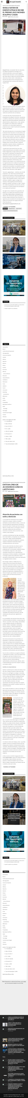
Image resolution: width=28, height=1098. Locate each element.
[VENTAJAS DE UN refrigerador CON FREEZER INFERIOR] (5, 1030)
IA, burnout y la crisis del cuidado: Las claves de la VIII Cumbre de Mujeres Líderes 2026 (14, 305)
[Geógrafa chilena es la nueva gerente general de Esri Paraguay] (5, 1046)
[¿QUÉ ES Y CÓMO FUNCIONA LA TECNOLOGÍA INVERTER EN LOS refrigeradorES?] (5, 1024)
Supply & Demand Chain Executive (10, 210)
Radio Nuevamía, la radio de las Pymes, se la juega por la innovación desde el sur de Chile (14, 982)
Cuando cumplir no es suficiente (10, 308)
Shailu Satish (18, 208)
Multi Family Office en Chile (8, 476)
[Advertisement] (14, 53)
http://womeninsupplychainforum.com (11, 203)
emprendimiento (6, 482)
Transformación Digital (14, 5)
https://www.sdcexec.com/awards (13, 194)
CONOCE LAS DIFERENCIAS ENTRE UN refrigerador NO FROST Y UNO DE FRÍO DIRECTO (16, 1018)
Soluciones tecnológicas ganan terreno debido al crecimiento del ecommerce (16, 1075)
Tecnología (5, 5)
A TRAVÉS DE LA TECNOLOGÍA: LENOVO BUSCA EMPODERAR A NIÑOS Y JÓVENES (16, 1080)
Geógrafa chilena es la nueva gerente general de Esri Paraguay (14, 243)
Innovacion (13, 482)
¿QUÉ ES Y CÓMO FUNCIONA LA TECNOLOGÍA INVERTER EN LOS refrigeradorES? (14, 1024)
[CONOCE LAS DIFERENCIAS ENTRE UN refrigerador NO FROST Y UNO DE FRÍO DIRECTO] (5, 1018)
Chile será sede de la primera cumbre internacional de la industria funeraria (14, 816)
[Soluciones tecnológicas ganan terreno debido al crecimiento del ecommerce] (5, 1075)
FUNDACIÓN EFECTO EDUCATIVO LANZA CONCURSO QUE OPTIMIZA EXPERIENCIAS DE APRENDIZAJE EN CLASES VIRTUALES (16, 1068)
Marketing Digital (12, 1094)
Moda (18, 482)
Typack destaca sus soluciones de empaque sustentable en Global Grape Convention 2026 (14, 227)
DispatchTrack (6, 70)
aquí (6, 191)
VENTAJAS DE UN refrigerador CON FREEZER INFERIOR (16, 1029)
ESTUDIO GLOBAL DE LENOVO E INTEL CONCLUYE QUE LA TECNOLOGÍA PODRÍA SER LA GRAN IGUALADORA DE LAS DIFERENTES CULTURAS (16, 1061)
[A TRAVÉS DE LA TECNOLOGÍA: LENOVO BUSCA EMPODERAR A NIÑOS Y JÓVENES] (5, 1080)
